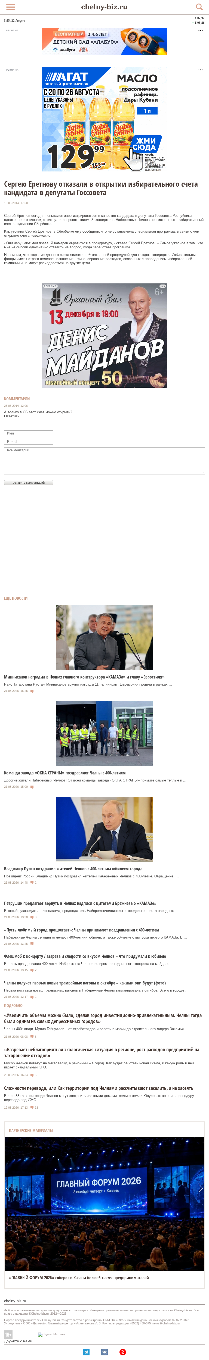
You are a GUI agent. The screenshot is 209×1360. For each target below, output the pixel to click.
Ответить (11, 416)
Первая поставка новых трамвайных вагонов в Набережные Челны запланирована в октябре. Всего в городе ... (96, 990)
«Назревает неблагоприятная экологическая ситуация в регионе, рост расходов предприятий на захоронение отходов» (101, 1052)
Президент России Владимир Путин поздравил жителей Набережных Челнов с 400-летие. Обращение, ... (91, 876)
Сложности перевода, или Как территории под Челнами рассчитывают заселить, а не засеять (98, 1088)
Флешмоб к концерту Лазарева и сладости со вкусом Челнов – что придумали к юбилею (85, 956)
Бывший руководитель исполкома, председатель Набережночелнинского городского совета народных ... (91, 911)
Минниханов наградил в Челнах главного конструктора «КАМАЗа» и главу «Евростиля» (84, 677)
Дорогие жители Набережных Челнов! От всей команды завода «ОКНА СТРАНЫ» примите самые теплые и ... (95, 780)
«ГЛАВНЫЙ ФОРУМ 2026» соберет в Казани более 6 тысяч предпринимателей (79, 1278)
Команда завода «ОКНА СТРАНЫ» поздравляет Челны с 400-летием (65, 773)
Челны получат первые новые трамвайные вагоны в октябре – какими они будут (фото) (85, 983)
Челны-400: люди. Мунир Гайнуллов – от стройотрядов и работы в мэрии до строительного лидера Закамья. (94, 1029)
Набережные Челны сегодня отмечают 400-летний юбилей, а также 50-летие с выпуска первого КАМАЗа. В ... (95, 937)
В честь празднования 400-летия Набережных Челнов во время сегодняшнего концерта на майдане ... (89, 964)
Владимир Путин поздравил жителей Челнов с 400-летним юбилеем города (73, 869)
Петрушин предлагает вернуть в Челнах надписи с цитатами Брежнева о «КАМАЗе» (80, 903)
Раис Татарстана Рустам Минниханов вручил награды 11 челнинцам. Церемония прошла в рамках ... (88, 684)
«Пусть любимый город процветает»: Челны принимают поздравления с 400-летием (81, 930)
